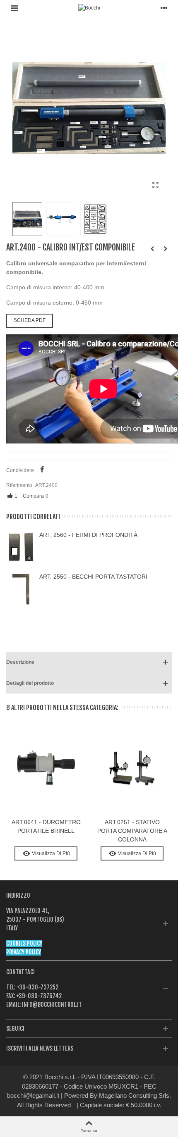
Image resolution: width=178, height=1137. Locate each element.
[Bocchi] (89, 8)
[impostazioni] (164, 8)
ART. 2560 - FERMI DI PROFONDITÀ (88, 535)
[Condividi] (41, 470)
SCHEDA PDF (30, 320)
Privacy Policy (23, 952)
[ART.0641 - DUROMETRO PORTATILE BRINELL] (165, 249)
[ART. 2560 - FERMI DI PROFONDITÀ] (20, 547)
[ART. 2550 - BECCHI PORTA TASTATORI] (20, 588)
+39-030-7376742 (38, 995)
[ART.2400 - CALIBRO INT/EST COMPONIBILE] (155, 185)
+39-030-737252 (36, 987)
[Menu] (14, 8)
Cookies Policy (24, 943)
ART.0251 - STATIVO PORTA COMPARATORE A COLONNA (132, 831)
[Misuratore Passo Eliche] (152, 249)
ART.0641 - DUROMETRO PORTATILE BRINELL (46, 826)
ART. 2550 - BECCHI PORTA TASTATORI (93, 576)
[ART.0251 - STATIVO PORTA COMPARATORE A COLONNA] (132, 768)
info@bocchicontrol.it (51, 1004)
